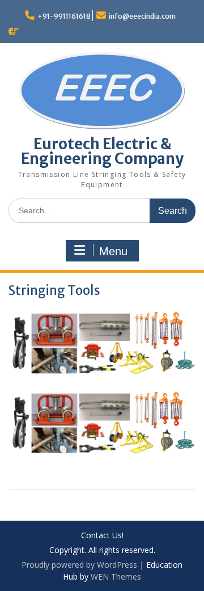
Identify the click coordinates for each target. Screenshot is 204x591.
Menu (113, 251)
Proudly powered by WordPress (79, 564)
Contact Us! (102, 535)
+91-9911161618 (64, 16)
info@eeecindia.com (142, 16)
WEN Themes (116, 576)
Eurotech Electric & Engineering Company (102, 151)
